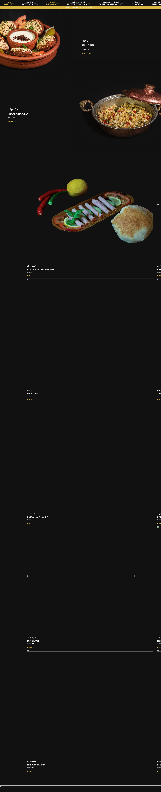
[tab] (85, 49)
